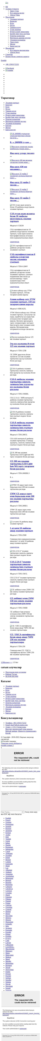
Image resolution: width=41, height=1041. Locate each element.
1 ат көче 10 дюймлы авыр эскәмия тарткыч (21, 529)
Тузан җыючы (15, 30)
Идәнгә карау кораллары (19, 32)
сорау (12, 242)
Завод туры (14, 11)
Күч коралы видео (17, 13)
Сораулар (9, 54)
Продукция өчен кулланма (15, 672)
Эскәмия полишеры (17, 40)
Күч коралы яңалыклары (19, 50)
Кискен (8, 126)
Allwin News (15, 52)
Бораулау (13, 21)
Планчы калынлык (17, 36)
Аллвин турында (12, 9)
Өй (6, 7)
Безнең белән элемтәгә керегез (17, 57)
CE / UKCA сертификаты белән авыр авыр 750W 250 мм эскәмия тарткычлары (22, 638)
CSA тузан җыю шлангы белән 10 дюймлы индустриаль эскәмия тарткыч (22, 217)
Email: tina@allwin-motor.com (16, 725)
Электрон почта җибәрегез (11, 743)
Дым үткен (14, 42)
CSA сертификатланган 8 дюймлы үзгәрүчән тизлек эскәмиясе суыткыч (22, 258)
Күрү (12, 23)
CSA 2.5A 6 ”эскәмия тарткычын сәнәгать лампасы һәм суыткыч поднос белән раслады (21, 566)
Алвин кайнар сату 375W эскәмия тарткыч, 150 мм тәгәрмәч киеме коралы (22, 302)
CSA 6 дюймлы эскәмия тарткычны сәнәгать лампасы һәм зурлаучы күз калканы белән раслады (22, 384)
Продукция (9, 17)
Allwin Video (15, 15)
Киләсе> (7, 662)
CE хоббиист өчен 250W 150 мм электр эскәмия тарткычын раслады (22, 601)
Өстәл (12, 25)
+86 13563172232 (12, 64)
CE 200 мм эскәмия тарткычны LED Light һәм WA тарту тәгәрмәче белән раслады (22, 465)
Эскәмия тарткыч (17, 19)
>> (11, 662)
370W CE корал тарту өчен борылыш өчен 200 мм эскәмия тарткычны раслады (22, 497)
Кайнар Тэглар (11, 674)
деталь (16, 242)
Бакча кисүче (15, 46)
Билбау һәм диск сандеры (20, 34)
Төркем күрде (15, 27)
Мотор (12, 44)
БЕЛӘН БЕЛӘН (11, 676)
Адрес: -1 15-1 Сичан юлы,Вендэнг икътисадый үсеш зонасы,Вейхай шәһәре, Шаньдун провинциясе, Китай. (21, 730)
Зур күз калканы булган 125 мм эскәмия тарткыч (22, 344)
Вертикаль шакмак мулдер (20, 38)
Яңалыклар (9, 48)
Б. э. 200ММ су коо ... (20, 142)
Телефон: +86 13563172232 (15, 723)
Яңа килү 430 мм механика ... (18, 167)
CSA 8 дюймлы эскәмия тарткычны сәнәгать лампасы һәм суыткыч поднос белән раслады (22, 426)
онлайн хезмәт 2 (7, 745)
